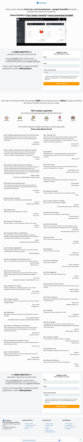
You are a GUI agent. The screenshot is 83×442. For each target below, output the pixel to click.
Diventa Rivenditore (50, 431)
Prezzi (47, 427)
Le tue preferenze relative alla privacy (47, 440)
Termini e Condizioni (71, 427)
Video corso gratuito (31, 425)
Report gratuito (29, 427)
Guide (47, 428)
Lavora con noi (49, 430)
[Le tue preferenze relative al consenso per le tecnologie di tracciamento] (80, 440)
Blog (27, 428)
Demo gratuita (29, 423)
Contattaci (68, 428)
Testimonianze (49, 425)
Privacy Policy (69, 423)
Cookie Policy (69, 425)
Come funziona (49, 423)
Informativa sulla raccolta (29, 440)
